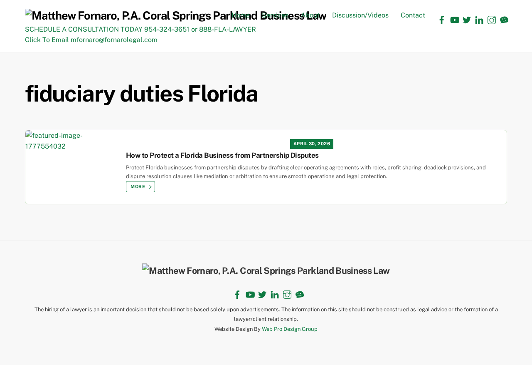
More (138, 186)
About (310, 15)
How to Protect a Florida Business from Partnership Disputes (222, 155)
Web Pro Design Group (290, 329)
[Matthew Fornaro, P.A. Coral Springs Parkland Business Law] (175, 15)
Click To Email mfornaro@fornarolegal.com (91, 40)
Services (275, 15)
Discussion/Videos (360, 15)
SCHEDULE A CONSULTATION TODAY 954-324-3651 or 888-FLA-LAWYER (140, 29)
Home (241, 15)
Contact (413, 15)
